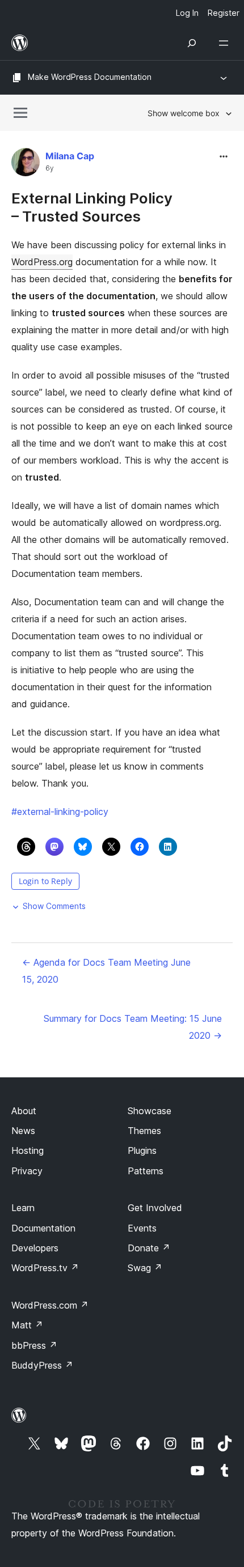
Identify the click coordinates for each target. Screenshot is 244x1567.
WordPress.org (42, 261)
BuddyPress (42, 1365)
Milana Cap (69, 156)
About (23, 1110)
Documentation (43, 1228)
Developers (34, 1248)
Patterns (145, 1171)
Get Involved (155, 1207)
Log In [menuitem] (187, 13)
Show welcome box (184, 113)
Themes (144, 1130)
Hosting (27, 1150)
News (23, 1130)
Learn (23, 1207)
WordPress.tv (45, 1267)
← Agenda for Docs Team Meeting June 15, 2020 (106, 971)
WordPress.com (50, 1305)
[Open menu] (226, 43)
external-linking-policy (59, 811)
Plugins (142, 1150)
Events (142, 1228)
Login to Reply (45, 881)
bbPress (34, 1345)
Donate (149, 1248)
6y (49, 168)
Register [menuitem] (223, 13)
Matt (27, 1325)
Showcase (149, 1110)
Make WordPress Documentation (90, 77)
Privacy (27, 1171)
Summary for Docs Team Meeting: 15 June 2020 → (133, 1027)
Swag (145, 1267)
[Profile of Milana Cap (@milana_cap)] (25, 164)
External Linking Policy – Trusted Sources (92, 206)
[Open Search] (192, 43)
